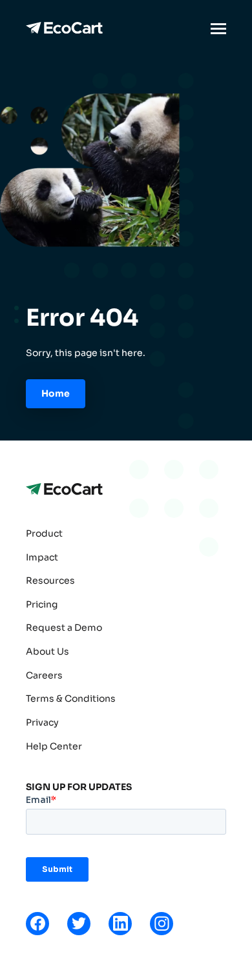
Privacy (42, 722)
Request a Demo (64, 627)
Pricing (42, 604)
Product (44, 533)
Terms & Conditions (71, 698)
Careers (44, 675)
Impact (42, 557)
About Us (47, 651)
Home (55, 393)
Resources (50, 580)
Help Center (54, 746)
